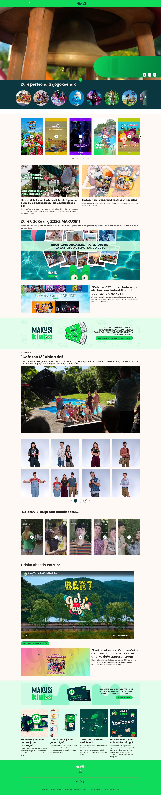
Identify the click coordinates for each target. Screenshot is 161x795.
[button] (145, 97)
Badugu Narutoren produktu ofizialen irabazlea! (110, 200)
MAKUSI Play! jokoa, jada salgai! (61, 741)
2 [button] (80, 501)
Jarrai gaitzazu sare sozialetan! (91, 741)
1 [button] (75, 501)
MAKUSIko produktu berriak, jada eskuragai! (32, 742)
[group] (32, 136)
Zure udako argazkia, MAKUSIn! (50, 221)
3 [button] (85, 501)
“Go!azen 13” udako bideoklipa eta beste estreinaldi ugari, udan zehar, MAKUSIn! (114, 290)
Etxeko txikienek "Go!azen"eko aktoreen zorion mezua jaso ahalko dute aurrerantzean (114, 653)
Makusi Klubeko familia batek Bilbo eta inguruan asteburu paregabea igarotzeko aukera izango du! (49, 203)
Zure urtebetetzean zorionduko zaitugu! (121, 741)
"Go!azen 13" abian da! (42, 357)
